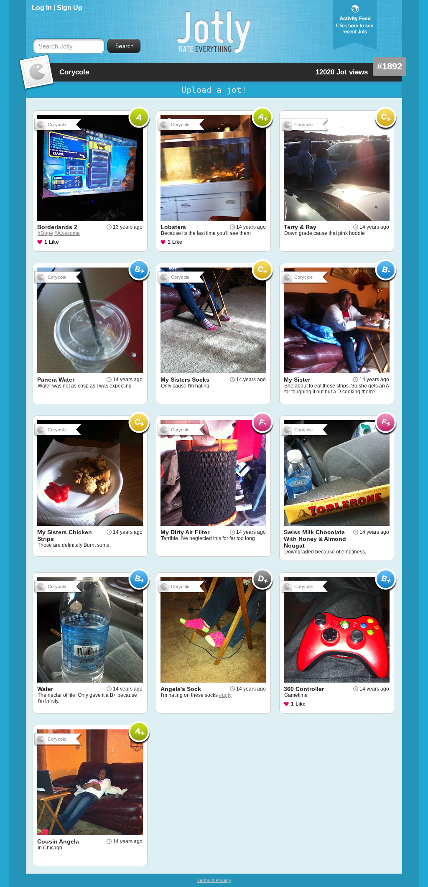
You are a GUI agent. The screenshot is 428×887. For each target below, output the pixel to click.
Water (45, 689)
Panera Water (55, 379)
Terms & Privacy (214, 880)
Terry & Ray (300, 227)
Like (54, 242)
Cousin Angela (58, 841)
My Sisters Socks (184, 379)
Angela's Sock (180, 689)
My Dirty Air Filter (184, 532)
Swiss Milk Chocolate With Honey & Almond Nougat (315, 539)
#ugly (225, 695)
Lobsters (173, 227)
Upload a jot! (214, 90)
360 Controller (304, 689)
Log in (42, 7)
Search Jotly (55, 46)
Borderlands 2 (57, 227)
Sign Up (69, 7)
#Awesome (67, 233)
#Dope (45, 233)
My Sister (297, 379)
